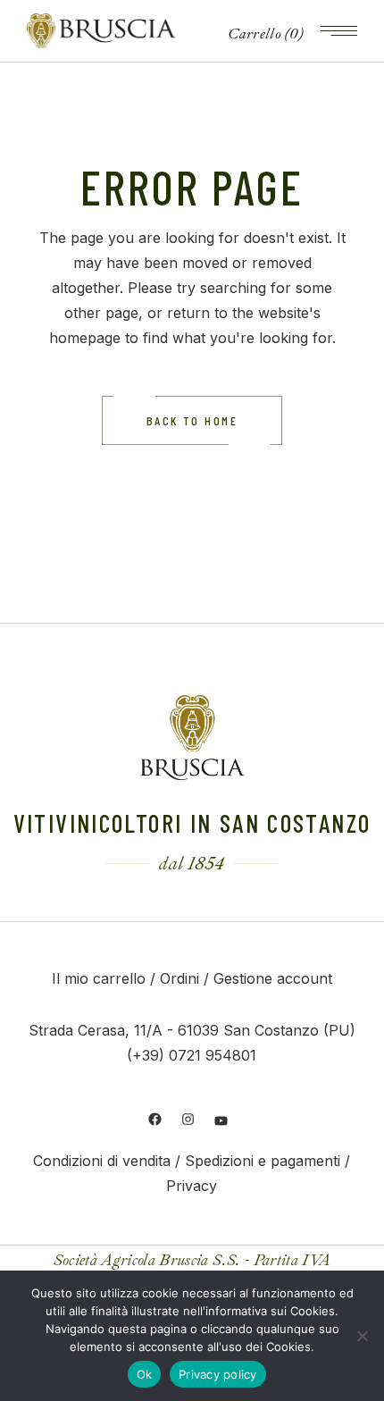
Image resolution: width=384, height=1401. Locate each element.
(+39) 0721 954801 (191, 1055)
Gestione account (272, 978)
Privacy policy (218, 1374)
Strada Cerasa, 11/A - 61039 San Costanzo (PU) (192, 1030)
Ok (145, 1374)
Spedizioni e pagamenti (262, 1161)
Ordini (179, 978)
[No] (362, 1336)
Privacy (191, 1186)
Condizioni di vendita (102, 1161)
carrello (117, 978)
